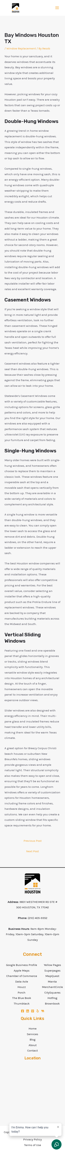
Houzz (22, 987)
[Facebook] (22, 1011)
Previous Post (33, 840)
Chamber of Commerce (21, 976)
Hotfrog (52, 998)
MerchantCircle (52, 987)
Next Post (32, 851)
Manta (52, 981)
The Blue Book (21, 998)
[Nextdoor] (42, 1011)
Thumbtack (22, 1003)
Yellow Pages (52, 965)
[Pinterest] (32, 1011)
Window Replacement (21, 48)
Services (32, 1034)
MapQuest (52, 976)
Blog (33, 1039)
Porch (21, 992)
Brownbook (52, 1003)
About (33, 1045)
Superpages (52, 970)
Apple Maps (21, 970)
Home (33, 1028)
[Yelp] (37, 1011)
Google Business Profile (21, 965)
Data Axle (21, 981)
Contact (32, 1050)
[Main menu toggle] (57, 7)
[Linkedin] (27, 1011)
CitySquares (52, 992)
